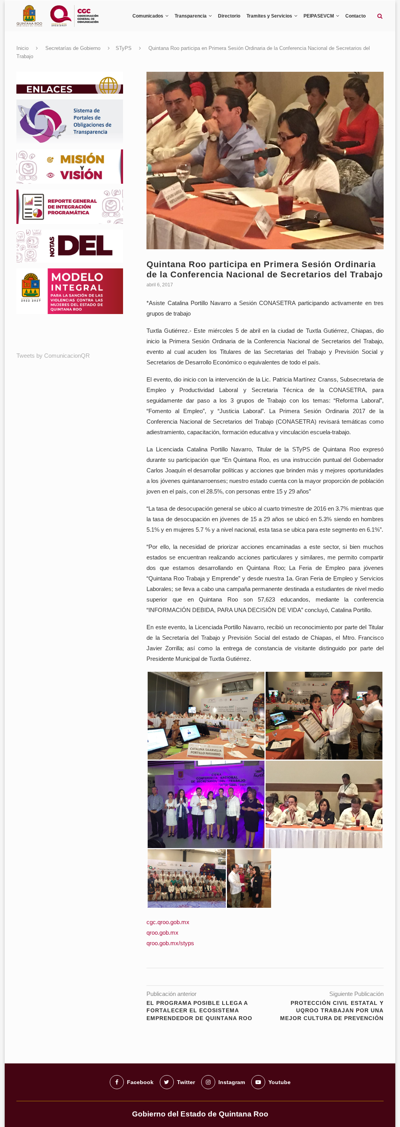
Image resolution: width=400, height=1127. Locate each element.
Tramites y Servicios (269, 16)
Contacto (355, 16)
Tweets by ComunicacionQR (53, 355)
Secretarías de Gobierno (72, 48)
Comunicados (147, 16)
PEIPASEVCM (319, 16)
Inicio (22, 48)
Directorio (229, 16)
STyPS (124, 48)
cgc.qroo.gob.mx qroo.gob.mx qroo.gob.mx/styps (170, 932)
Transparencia (191, 16)
